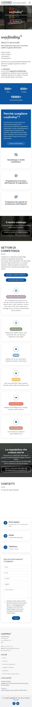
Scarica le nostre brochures (16, 232)
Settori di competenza (9, 664)
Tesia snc (4, 688)
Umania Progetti (6, 681)
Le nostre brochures (16, 280)
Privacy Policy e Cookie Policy (11, 673)
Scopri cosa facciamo (16, 143)
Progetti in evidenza (8, 667)
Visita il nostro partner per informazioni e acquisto (16, 469)
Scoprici (16, 21)
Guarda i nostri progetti (16, 275)
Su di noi (5, 661)
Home (4, 658)
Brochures (5, 670)
